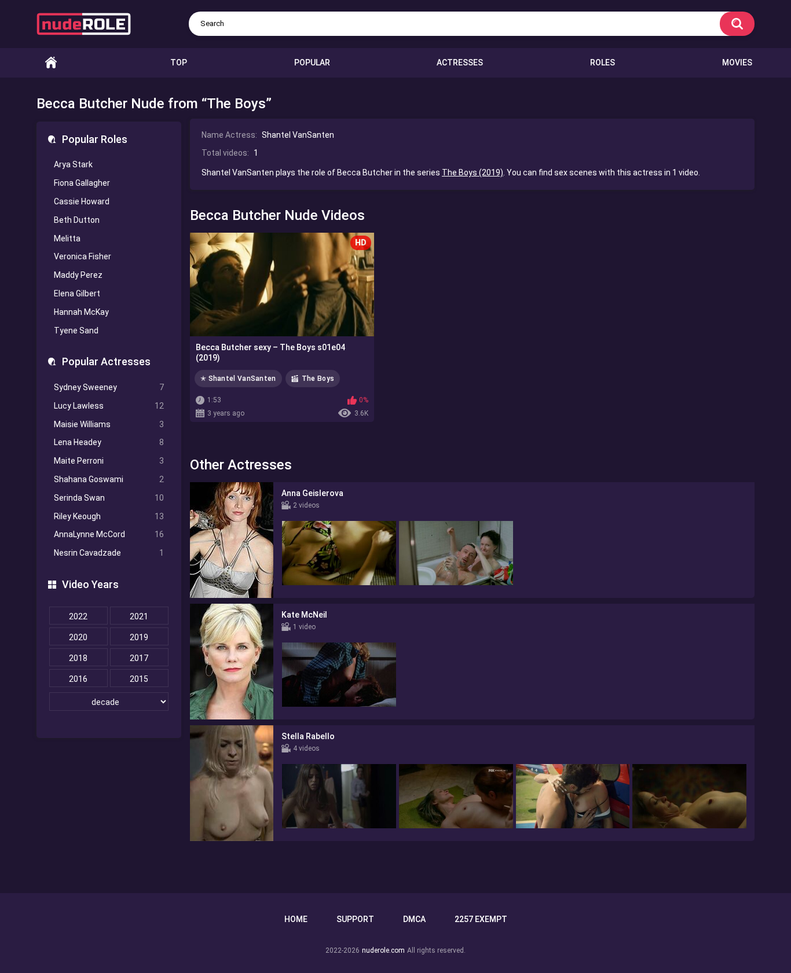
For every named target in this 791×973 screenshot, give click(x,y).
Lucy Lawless (109, 405)
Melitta (67, 238)
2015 (139, 679)
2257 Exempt (481, 919)
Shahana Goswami (109, 479)
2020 (78, 637)
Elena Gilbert (77, 293)
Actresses (460, 62)
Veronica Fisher (82, 256)
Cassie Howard (81, 201)
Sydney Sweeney (109, 387)
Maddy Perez (78, 275)
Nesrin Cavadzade (109, 552)
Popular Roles (94, 139)
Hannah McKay (81, 312)
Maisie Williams (109, 424)
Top (178, 62)
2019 (139, 637)
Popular (312, 62)
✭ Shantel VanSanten (238, 378)
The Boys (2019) (472, 172)
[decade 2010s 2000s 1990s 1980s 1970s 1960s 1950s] (109, 702)
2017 (139, 658)
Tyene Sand (76, 330)
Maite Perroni (109, 460)
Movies (737, 62)
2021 (139, 616)
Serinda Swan (109, 497)
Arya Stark (73, 164)
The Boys (318, 378)
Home (50, 63)
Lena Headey (109, 442)
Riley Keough (109, 516)
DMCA (414, 919)
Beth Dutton (77, 220)
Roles (602, 62)
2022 (78, 616)
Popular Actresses (106, 361)
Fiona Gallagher (82, 183)
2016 (78, 679)
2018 (78, 658)
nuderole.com (383, 950)
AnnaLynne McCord (109, 534)
